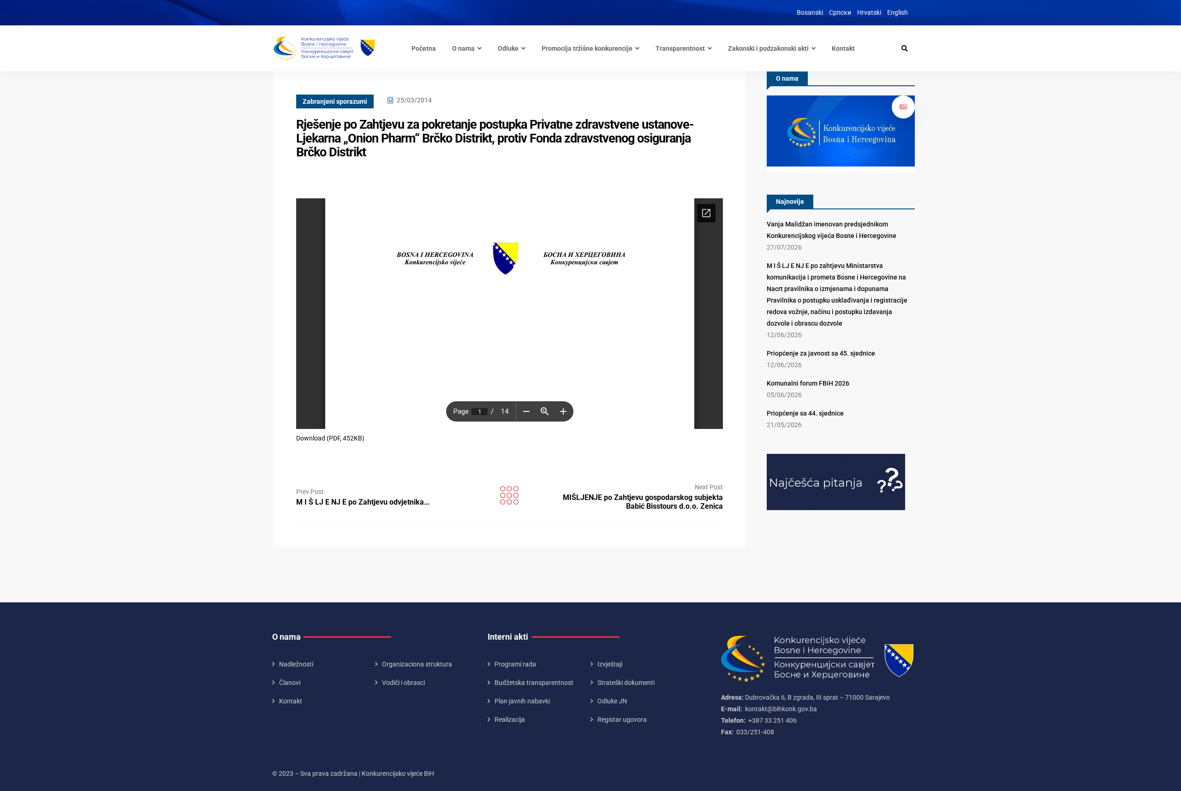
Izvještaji (609, 664)
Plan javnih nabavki (522, 701)
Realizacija (510, 719)
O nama (463, 48)
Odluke (508, 48)
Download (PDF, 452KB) (330, 438)
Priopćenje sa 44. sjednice (805, 413)
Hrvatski (869, 12)
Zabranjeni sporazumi (335, 101)
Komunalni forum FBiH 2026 (808, 383)
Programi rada (515, 664)
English (897, 12)
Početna (424, 48)
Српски (840, 12)
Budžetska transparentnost (534, 682)
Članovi (289, 682)
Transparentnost (680, 48)
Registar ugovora (622, 719)
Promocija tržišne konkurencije (587, 48)
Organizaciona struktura (417, 664)
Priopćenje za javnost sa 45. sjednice (821, 353)
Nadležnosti (296, 664)
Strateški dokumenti (626, 682)
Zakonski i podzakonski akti (768, 48)
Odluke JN (612, 701)
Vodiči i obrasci (403, 682)
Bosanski (810, 12)
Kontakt (843, 48)
